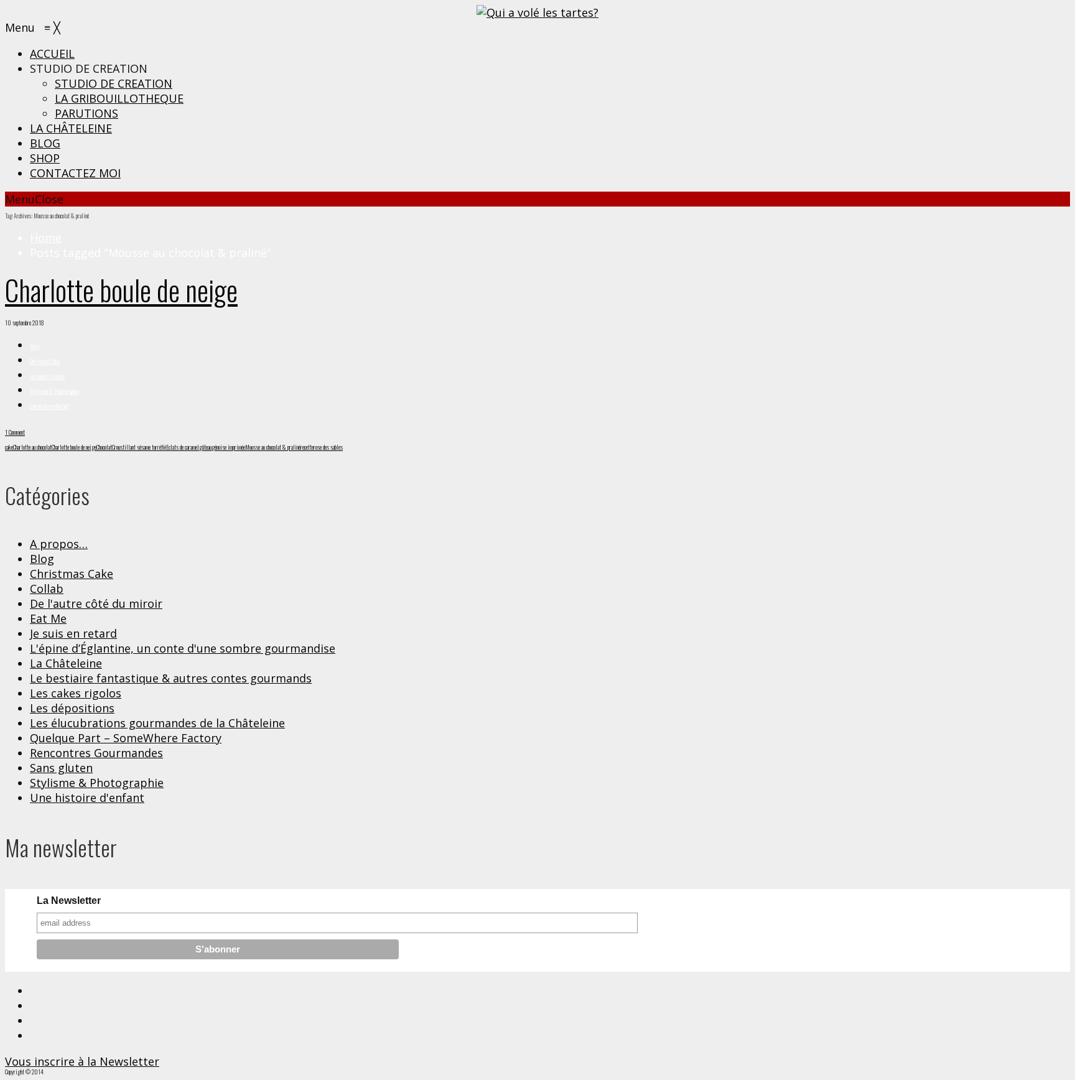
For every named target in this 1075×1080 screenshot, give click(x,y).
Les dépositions (72, 708)
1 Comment (15, 432)
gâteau (205, 447)
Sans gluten (61, 767)
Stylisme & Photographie (54, 391)
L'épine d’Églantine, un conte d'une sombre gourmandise (182, 648)
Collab (46, 588)
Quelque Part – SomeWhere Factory (125, 737)
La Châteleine (66, 663)
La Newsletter (69, 900)
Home (46, 237)
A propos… (59, 543)
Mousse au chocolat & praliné (272, 447)
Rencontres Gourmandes (96, 752)
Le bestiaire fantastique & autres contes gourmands (171, 678)
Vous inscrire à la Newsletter (82, 1061)
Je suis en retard (73, 633)
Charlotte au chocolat (32, 447)
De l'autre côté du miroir (96, 603)
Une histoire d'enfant (49, 406)
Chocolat (104, 447)
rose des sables (328, 447)
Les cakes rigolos (47, 376)
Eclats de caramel (182, 447)
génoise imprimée (228, 447)
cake (9, 447)
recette (307, 447)
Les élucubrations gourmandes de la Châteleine (157, 722)
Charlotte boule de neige (121, 289)
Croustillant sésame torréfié (139, 447)
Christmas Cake (45, 361)
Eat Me (48, 618)
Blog (35, 346)
